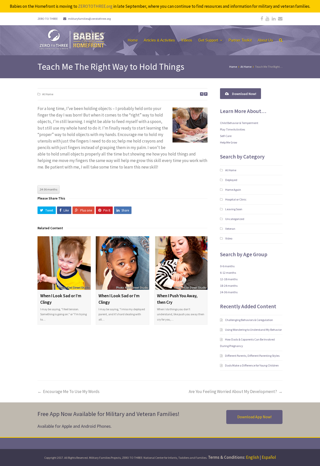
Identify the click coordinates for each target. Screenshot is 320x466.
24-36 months (48, 189)
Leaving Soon (233, 209)
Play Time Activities (232, 129)
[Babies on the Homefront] (72, 39)
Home (133, 40)
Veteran (230, 228)
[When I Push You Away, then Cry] (181, 263)
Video (228, 238)
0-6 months (227, 266)
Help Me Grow (228, 142)
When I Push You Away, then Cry (177, 299)
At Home (47, 94)
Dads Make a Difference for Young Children (252, 365)
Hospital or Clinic (235, 199)
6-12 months (228, 272)
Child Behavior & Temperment (239, 123)
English (252, 457)
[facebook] (261, 18)
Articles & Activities (159, 40)
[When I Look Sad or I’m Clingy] (64, 263)
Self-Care (226, 136)
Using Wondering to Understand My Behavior (253, 330)
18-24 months (229, 286)
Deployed (231, 180)
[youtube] (267, 18)
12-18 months (229, 279)
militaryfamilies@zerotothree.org (89, 18)
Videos (186, 40)
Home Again (233, 190)
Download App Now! (254, 416)
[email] (280, 18)
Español (269, 457)
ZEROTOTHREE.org (95, 6)
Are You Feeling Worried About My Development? (233, 391)
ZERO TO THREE (48, 18)
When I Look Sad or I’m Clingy (60, 299)
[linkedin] (274, 18)
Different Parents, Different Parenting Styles (252, 356)
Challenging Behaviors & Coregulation (249, 320)
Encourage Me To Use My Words (71, 391)
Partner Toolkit (240, 40)
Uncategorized (234, 219)
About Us (265, 40)
